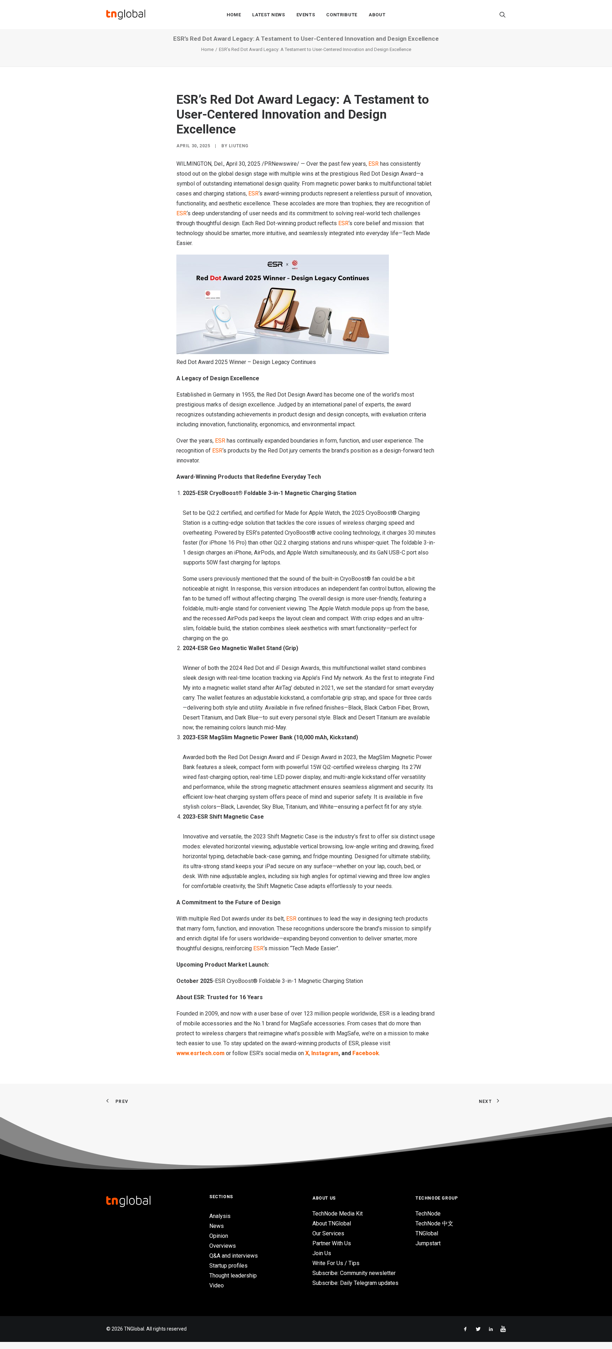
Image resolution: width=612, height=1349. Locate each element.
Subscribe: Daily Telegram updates (355, 1283)
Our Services (328, 1233)
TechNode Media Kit (337, 1213)
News (216, 1226)
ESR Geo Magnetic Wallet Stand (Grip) (248, 648)
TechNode (428, 1213)
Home (234, 14)
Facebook (365, 1053)
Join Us (321, 1253)
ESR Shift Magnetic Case (231, 816)
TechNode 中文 (434, 1223)
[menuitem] (234, 14)
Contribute (341, 14)
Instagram (325, 1053)
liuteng (239, 145)
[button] (502, 14)
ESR (258, 948)
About (377, 14)
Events (305, 14)
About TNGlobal (331, 1223)
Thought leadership (233, 1275)
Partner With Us (331, 1243)
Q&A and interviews (233, 1255)
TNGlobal (426, 1233)
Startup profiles (228, 1265)
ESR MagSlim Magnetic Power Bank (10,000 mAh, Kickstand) (278, 737)
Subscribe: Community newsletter (354, 1273)
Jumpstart (428, 1243)
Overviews (222, 1245)
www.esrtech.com (200, 1053)
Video (216, 1285)
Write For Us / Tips (335, 1263)
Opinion (218, 1236)
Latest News (268, 14)
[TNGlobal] (125, 14)
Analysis (220, 1216)
